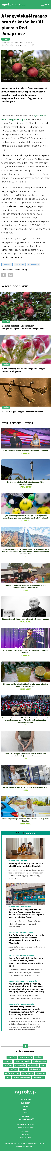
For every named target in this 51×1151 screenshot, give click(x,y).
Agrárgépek (12, 1057)
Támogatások (38, 1077)
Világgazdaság (25, 1119)
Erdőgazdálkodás (39, 1061)
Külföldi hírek (35, 1069)
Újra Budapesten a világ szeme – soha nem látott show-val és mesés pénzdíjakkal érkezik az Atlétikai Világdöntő (26, 939)
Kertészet (13, 1069)
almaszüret (7, 264)
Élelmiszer (7, 1061)
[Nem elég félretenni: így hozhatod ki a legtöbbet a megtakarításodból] (25, 849)
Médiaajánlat (25, 1134)
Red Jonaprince (33, 264)
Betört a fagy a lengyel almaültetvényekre (22, 411)
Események (8, 1065)
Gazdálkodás (33, 1065)
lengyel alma (19, 264)
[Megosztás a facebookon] (3, 275)
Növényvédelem (27, 1073)
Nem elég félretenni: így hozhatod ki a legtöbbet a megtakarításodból (26, 864)
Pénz (8, 1077)
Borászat (38, 1057)
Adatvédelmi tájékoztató (25, 1124)
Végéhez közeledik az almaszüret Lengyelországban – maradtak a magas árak (23, 327)
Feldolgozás (20, 1065)
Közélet (23, 1069)
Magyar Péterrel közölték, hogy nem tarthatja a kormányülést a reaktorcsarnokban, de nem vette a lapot (26, 962)
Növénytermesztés (12, 1073)
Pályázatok (41, 1073)
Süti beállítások (25, 1137)
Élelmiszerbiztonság (22, 1061)
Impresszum (25, 1131)
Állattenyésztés (26, 1057)
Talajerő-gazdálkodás (21, 1077)
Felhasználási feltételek (25, 1128)
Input (43, 1065)
